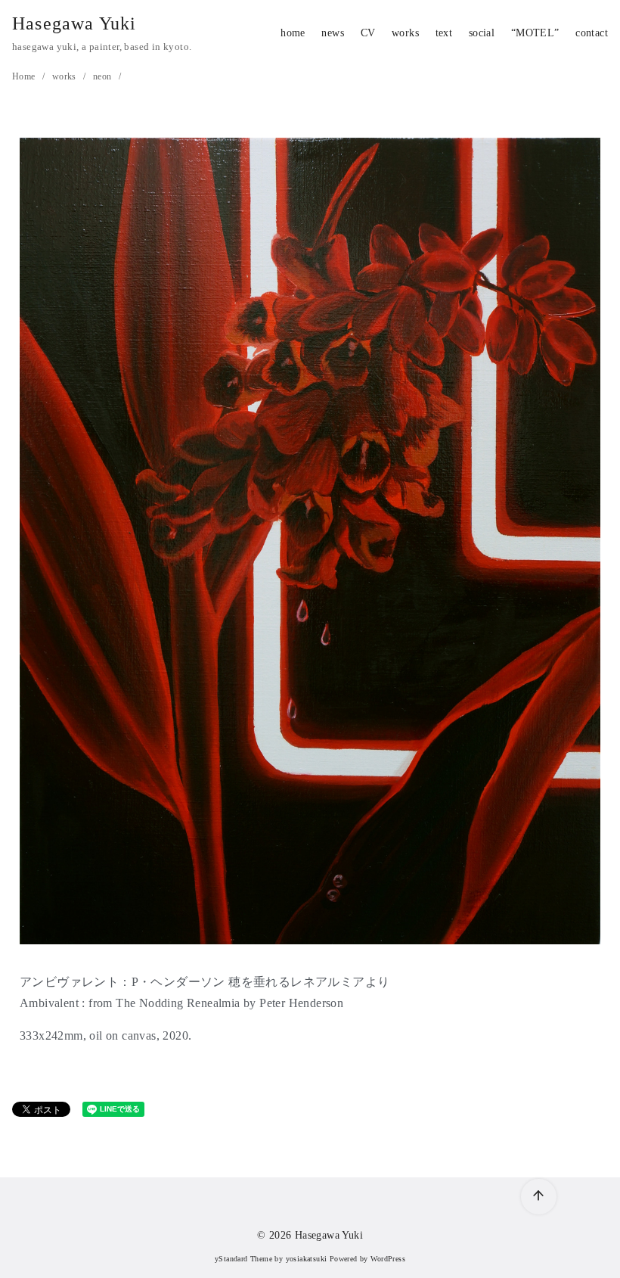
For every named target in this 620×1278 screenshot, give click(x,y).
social (481, 32)
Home (25, 76)
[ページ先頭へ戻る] (538, 1196)
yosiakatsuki (306, 1259)
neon (103, 76)
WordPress (387, 1259)
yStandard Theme (243, 1259)
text (444, 32)
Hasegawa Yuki (74, 23)
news (332, 32)
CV (368, 32)
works (405, 32)
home (293, 32)
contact (591, 32)
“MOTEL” (535, 32)
